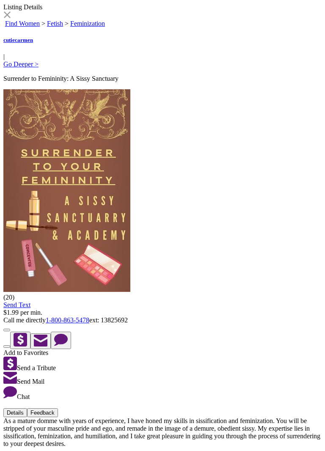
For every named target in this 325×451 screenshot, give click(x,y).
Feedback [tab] (42, 413)
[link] (7, 15)
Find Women (22, 23)
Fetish (55, 23)
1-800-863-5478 (67, 320)
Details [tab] (15, 413)
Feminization (87, 23)
